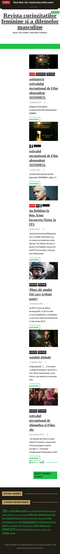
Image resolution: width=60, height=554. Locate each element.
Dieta (4, 518)
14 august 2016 (35, 102)
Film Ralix (50, 74)
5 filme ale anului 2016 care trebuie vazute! (39, 294)
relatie (36, 526)
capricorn (17, 515)
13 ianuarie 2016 (35, 362)
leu (20, 526)
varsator (44, 530)
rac (32, 526)
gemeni (15, 522)
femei (18, 518)
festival (30, 518)
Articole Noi (40, 74)
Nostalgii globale (39, 357)
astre (34, 511)
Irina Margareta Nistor (46, 522)
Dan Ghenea (39, 515)
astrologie (48, 511)
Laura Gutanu (13, 526)
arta (29, 511)
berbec (10, 515)
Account (33, 7)
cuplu (30, 514)
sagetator (48, 526)
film (35, 518)
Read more (33, 119)
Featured (31, 74)
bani (54, 511)
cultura (24, 515)
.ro (4, 510)
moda (24, 526)
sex (18, 529)
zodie (12, 533)
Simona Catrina (26, 529)
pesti (28, 526)
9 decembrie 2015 (36, 434)
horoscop (29, 522)
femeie (24, 518)
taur (34, 530)
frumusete (41, 518)
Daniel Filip (50, 515)
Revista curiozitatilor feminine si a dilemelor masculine (30, 21)
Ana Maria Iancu (19, 511)
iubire (5, 525)
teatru (38, 530)
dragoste (11, 518)
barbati (5, 515)
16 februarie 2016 (36, 304)
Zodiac (6, 533)
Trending (6, 2)
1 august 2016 (34, 170)
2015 (8, 511)
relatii (41, 525)
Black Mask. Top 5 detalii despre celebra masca (33, 2)
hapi (21, 522)
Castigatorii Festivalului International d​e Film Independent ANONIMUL (42, 88)
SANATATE (9, 529)
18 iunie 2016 (34, 229)
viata (48, 530)
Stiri (29, 146)
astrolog (40, 511)
